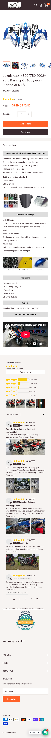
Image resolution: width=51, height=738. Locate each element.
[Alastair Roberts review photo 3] (37, 526)
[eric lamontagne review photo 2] (37, 447)
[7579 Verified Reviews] (25, 631)
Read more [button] (10, 475)
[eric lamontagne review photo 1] (16, 447)
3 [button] (25, 599)
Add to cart (25, 124)
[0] (46, 5)
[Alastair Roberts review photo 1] (12, 526)
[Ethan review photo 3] (35, 485)
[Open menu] (4, 5)
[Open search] (35, 5)
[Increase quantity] (28, 114)
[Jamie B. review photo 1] (12, 562)
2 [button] (19, 599)
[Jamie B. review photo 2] (28, 562)
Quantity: (6, 114)
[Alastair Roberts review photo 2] (24, 526)
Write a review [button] (25, 372)
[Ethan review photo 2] (22, 485)
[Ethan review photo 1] (10, 485)
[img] (19, 422)
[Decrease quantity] (15, 114)
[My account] (41, 5)
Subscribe (11, 699)
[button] (8, 99)
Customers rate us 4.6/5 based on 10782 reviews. (23, 608)
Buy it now (25, 132)
